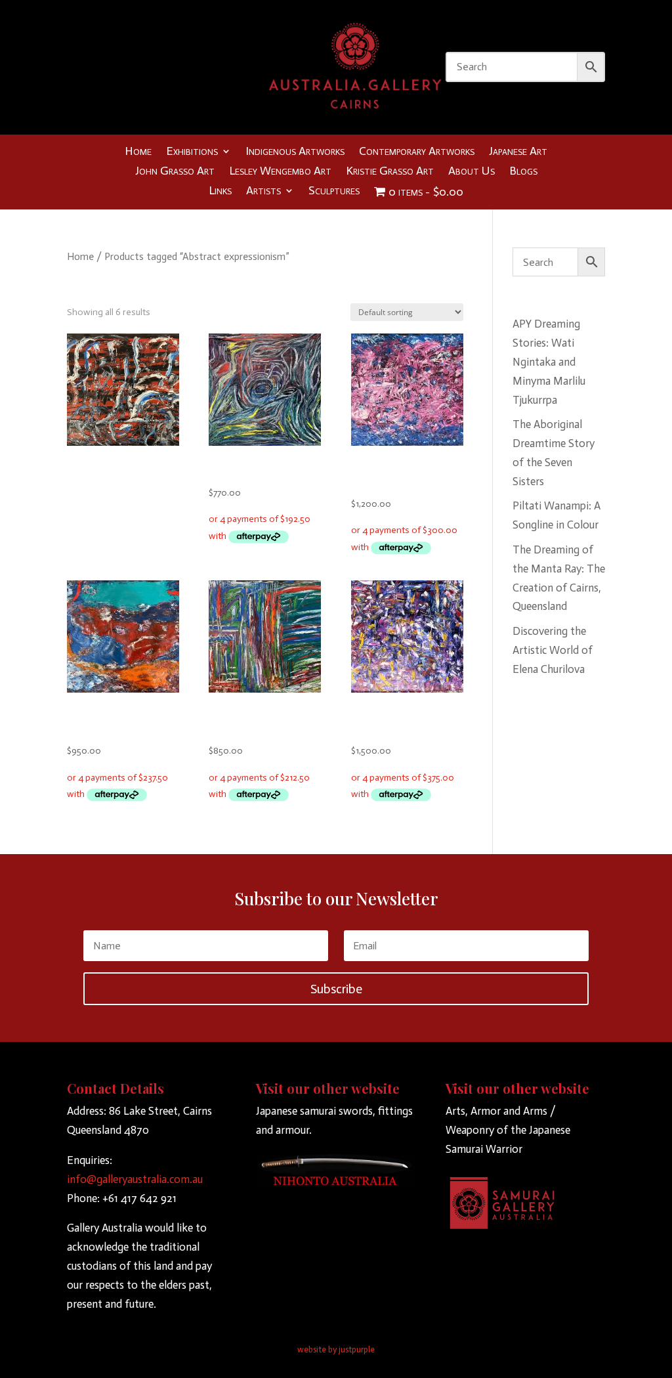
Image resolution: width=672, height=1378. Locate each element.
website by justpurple (336, 1349)
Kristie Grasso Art (390, 172)
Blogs (523, 172)
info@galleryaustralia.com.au (135, 1179)
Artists (263, 192)
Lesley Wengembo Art (280, 172)
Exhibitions (192, 152)
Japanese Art (518, 152)
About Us (471, 172)
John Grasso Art (175, 172)
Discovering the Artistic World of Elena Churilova (553, 650)
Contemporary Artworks (416, 152)
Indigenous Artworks (295, 152)
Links (220, 192)
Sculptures (334, 192)
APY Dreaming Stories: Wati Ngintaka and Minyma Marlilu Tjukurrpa (549, 361)
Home (138, 152)
